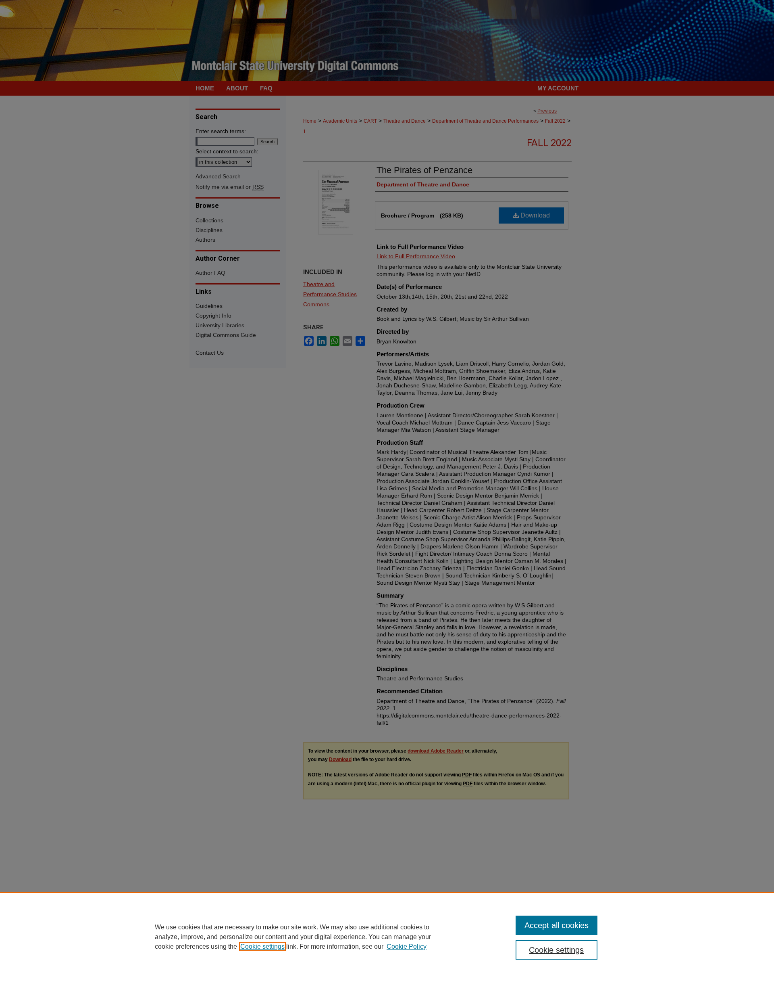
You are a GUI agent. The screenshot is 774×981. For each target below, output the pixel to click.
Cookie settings (262, 946)
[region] (387, 936)
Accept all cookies (556, 925)
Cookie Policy (407, 946)
